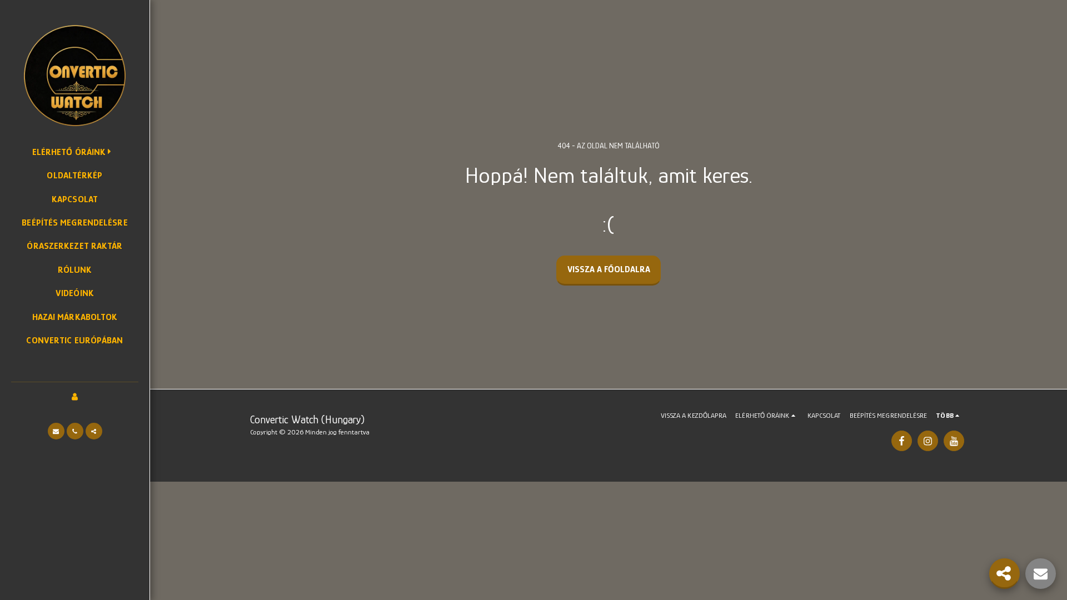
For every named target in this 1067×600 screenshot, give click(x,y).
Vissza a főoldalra (608, 269)
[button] (56, 431)
